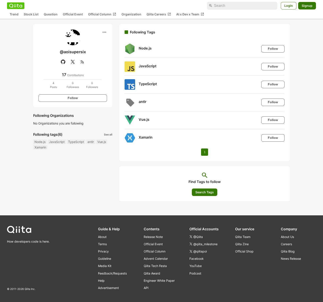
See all (108, 134)
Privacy (103, 251)
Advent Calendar (156, 258)
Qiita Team (242, 237)
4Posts (53, 85)
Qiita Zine (242, 244)
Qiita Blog (288, 251)
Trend (14, 14)
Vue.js (101, 142)
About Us (287, 237)
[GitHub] (63, 62)
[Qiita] (15, 5)
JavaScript (57, 142)
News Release (291, 258)
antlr (90, 142)
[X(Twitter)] (73, 62)
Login (288, 5)
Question (51, 14)
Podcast (195, 273)
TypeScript (76, 142)
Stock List (31, 14)
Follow (73, 98)
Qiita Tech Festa (155, 266)
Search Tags (204, 192)
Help (101, 280)
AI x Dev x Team (190, 14)
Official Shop (244, 251)
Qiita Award (152, 273)
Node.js (39, 142)
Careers (286, 244)
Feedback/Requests (112, 273)
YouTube (195, 266)
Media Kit (104, 266)
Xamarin (40, 147)
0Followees (73, 85)
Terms (102, 244)
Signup (307, 5)
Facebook (196, 258)
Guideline (104, 258)
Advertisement (108, 288)
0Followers (92, 85)
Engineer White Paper (159, 280)
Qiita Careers (159, 14)
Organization (131, 14)
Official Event (73, 14)
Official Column (102, 14)
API (146, 288)
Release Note (153, 237)
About (102, 237)
